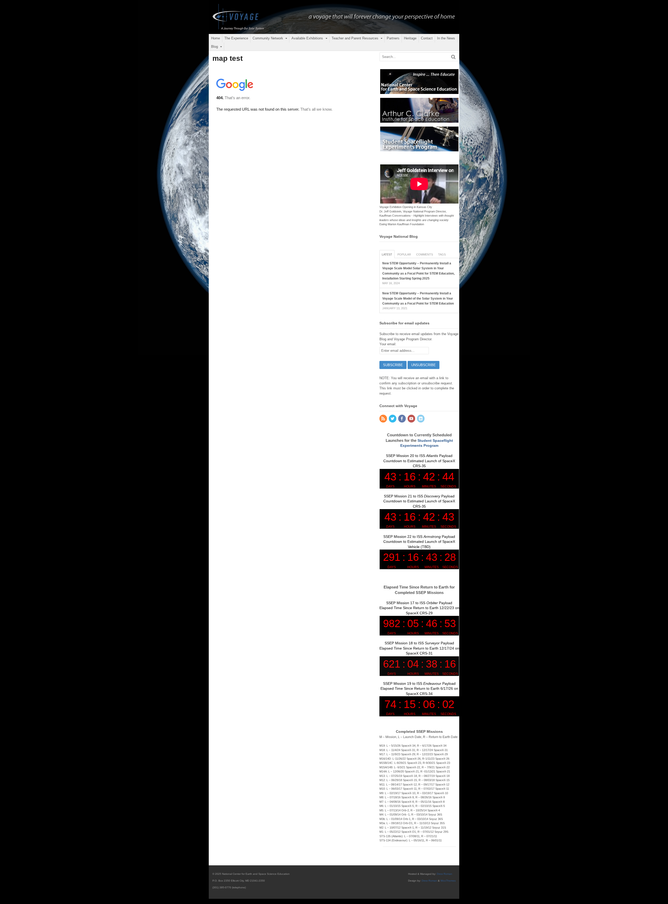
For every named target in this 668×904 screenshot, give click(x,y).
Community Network (268, 38)
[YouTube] (412, 419)
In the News (446, 38)
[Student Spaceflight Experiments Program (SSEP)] (419, 149)
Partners (393, 38)
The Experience (236, 38)
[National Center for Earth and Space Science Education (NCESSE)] (419, 91)
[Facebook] (402, 419)
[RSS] (383, 419)
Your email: (387, 344)
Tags (442, 254)
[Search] (453, 56)
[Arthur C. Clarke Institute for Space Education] (419, 120)
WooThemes (448, 880)
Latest (387, 254)
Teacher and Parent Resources (355, 38)
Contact (427, 38)
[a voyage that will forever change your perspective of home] (334, 32)
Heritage (410, 38)
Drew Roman (444, 873)
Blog (214, 47)
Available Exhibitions (307, 38)
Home (215, 38)
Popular (404, 254)
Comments (424, 254)
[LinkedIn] (421, 419)
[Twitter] (393, 419)
